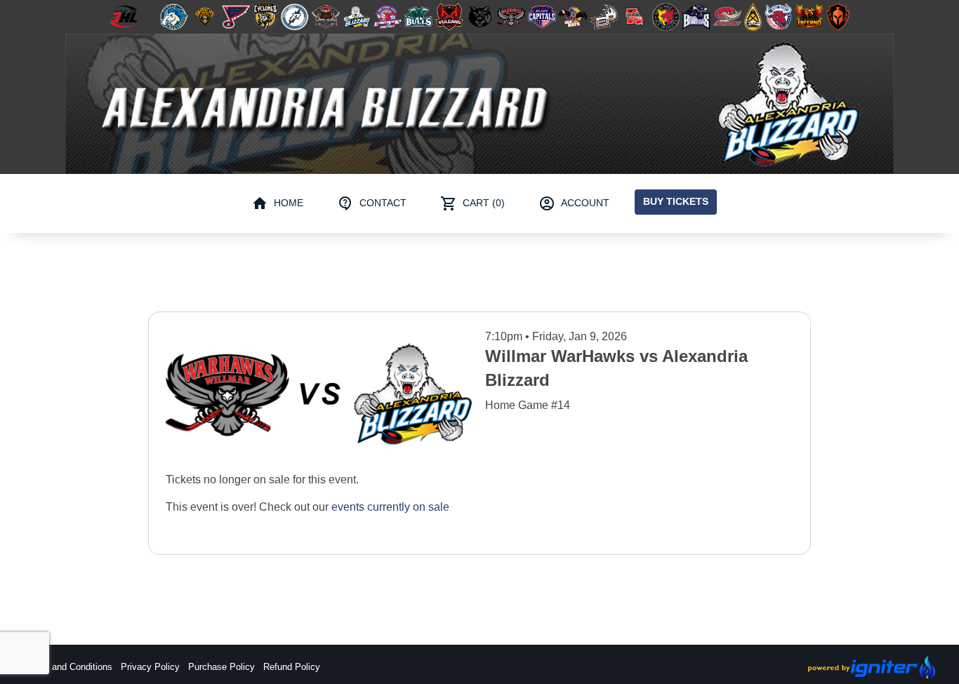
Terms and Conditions (68, 667)
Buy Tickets (675, 201)
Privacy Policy (150, 667)
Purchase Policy (221, 667)
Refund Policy (291, 667)
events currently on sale (390, 507)
